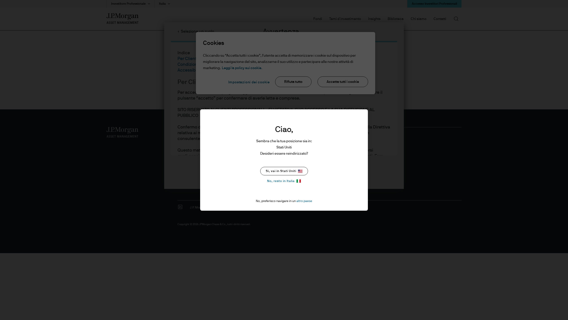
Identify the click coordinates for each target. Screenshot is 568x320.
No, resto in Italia (281, 181)
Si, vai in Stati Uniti (281, 171)
